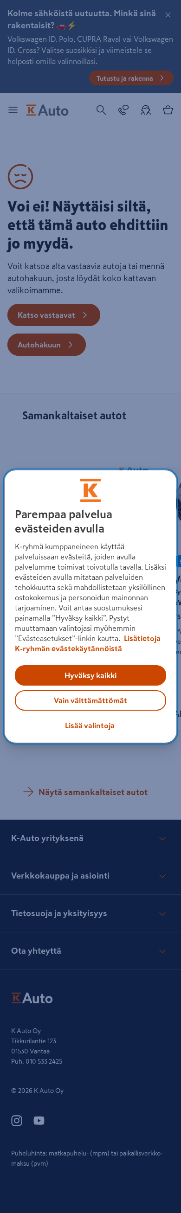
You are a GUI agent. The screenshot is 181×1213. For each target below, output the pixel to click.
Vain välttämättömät (90, 700)
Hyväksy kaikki (90, 675)
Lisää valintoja (90, 725)
